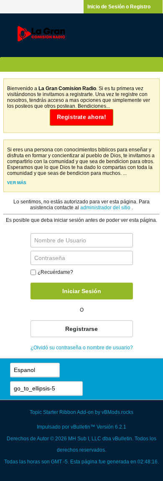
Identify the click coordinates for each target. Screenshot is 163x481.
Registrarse (81, 328)
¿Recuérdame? (55, 272)
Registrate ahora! (81, 117)
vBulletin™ (83, 427)
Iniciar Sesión (81, 291)
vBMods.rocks (117, 412)
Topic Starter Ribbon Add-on (62, 412)
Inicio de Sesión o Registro (118, 7)
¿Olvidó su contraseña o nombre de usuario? (82, 348)
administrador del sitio (106, 208)
